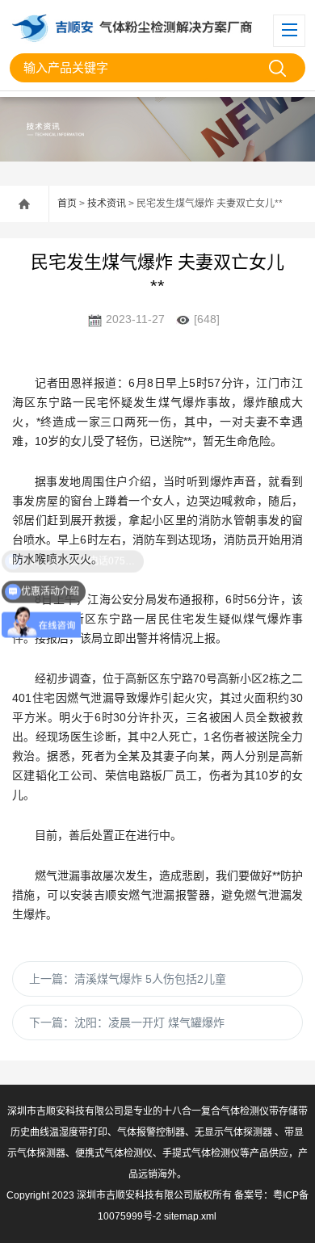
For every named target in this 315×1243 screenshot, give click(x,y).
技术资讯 (106, 203)
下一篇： (127, 1022)
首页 (67, 203)
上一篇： (127, 978)
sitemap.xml (190, 1216)
